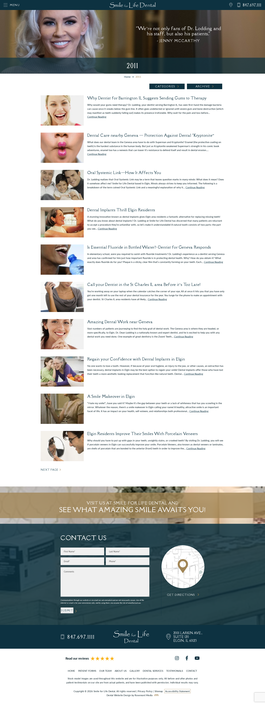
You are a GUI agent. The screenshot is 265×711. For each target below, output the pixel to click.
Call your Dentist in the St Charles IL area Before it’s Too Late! (144, 284)
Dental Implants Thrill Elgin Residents (121, 209)
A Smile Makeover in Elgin (111, 396)
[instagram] (177, 658)
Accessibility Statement (177, 691)
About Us (121, 670)
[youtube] (197, 658)
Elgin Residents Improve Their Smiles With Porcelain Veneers (142, 433)
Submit (67, 610)
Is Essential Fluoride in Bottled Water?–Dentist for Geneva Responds (149, 247)
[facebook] (186, 658)
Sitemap (159, 691)
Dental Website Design (119, 695)
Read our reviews (77, 658)
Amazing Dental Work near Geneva (120, 321)
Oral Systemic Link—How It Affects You (124, 172)
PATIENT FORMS (87, 670)
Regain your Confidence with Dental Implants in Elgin (136, 359)
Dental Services (153, 670)
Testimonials (174, 670)
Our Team (105, 670)
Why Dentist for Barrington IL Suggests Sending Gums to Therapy (147, 98)
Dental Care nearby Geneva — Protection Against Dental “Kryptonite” (150, 135)
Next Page (49, 469)
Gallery (135, 670)
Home (127, 76)
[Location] (228, 5)
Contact (191, 670)
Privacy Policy (145, 691)
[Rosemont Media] (155, 695)
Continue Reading (96, 116)
